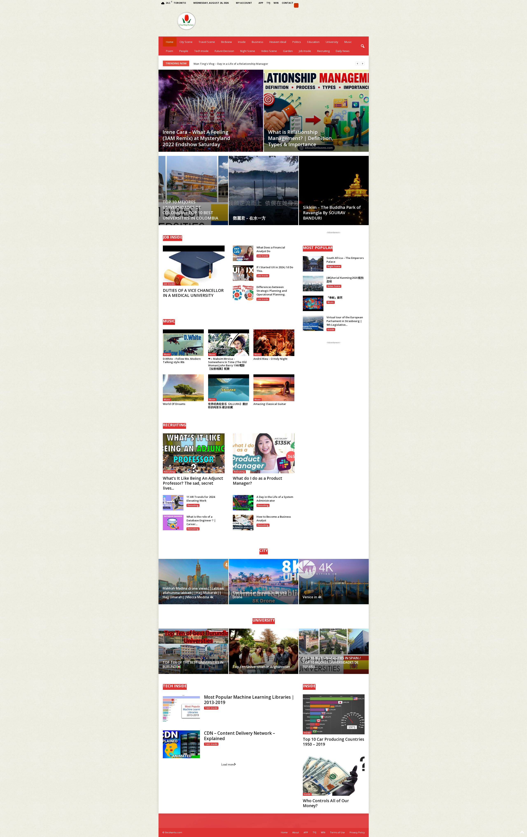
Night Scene (247, 51)
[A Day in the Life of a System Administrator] (243, 502)
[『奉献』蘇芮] (313, 303)
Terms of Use (337, 832)
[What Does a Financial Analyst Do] (243, 253)
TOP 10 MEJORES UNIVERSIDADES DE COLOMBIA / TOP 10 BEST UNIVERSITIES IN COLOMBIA (190, 210)
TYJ (268, 2)
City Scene (186, 42)
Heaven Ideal (277, 42)
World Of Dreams (174, 404)
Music (348, 42)
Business (257, 42)
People (183, 51)
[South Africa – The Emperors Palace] (313, 264)
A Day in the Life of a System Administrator (275, 498)
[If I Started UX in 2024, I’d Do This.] (243, 273)
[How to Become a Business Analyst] (243, 522)
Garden (288, 51)
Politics (296, 42)
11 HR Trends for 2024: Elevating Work (201, 498)
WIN (276, 2)
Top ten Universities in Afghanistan (261, 666)
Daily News (343, 51)
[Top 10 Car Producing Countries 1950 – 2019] (334, 714)
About (295, 832)
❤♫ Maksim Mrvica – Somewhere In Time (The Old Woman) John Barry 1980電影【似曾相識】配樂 (227, 363)
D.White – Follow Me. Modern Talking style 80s (182, 360)
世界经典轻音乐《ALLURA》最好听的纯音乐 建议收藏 (228, 405)
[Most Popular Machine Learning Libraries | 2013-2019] (181, 708)
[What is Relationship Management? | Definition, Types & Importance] (316, 111)
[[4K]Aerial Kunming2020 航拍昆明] (313, 283)
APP (261, 2)
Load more (227, 764)
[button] (362, 46)
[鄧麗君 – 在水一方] (263, 192)
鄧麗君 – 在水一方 (249, 218)
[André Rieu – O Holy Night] (274, 342)
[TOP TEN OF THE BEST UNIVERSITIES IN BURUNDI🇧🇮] (194, 651)
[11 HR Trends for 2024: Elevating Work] (173, 502)
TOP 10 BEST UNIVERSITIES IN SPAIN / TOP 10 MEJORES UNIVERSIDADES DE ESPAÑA (332, 662)
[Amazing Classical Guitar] (274, 387)
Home (169, 42)
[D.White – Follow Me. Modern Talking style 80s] (183, 342)
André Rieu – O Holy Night (270, 359)
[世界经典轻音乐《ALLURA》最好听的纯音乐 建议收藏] (228, 387)
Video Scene (269, 51)
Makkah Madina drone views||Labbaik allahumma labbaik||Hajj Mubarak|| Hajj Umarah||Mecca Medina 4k (193, 592)
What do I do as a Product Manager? (257, 481)
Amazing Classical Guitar (269, 404)
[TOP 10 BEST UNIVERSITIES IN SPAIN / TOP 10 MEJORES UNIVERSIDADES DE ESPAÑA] (333, 651)
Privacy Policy (357, 832)
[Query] (296, 5)
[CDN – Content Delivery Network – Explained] (181, 744)
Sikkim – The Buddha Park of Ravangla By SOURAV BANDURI (332, 213)
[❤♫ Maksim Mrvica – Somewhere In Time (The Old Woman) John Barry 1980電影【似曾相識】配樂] (228, 342)
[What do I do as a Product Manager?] (264, 453)
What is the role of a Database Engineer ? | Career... (201, 520)
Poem (169, 51)
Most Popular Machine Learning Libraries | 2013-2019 (249, 699)
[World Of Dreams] (183, 387)
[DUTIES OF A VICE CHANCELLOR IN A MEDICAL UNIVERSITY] (194, 266)
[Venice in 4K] (333, 581)
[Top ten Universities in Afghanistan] (264, 651)
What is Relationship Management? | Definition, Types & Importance (300, 138)
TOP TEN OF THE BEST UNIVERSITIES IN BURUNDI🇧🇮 (193, 664)
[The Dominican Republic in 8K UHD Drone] (264, 581)
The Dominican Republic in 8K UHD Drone (260, 594)
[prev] (357, 64)
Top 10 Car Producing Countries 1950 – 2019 (333, 742)
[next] (362, 64)
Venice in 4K (312, 597)
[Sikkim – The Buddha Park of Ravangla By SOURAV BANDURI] (334, 197)
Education (313, 42)
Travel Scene (207, 42)
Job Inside (305, 51)
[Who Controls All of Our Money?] (334, 776)
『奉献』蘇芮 (334, 297)
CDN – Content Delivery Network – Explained (239, 735)
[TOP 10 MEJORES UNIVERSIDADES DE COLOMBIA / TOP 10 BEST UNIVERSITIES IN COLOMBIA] (193, 196)
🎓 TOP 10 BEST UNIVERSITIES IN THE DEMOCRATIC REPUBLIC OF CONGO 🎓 (242, 64)
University (332, 42)
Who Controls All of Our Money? (326, 803)
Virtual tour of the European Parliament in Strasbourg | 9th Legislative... (344, 321)
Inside (242, 42)
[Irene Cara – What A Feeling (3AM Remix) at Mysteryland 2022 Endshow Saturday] (211, 111)
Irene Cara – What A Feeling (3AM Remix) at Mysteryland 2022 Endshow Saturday (196, 138)
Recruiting (323, 51)
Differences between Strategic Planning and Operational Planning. (272, 290)
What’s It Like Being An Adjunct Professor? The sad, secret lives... (193, 483)
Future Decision (224, 51)
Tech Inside (201, 51)
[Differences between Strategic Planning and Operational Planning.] (243, 293)
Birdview (226, 42)
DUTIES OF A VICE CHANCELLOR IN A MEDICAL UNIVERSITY (193, 293)
